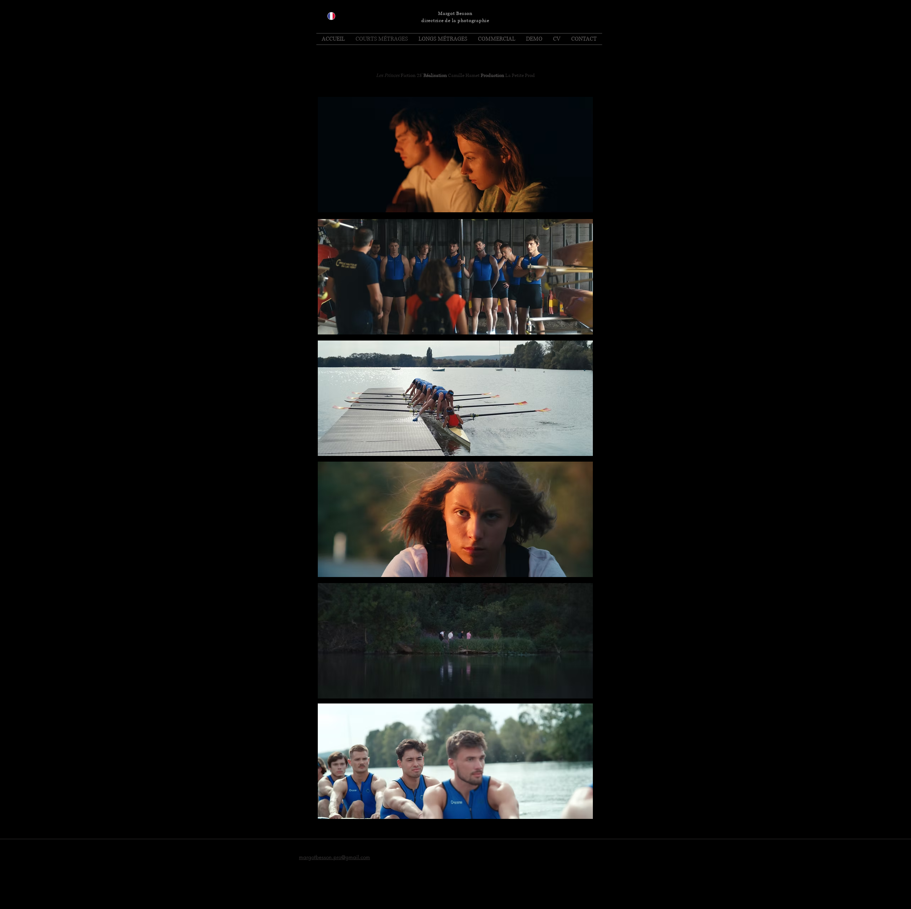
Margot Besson (455, 13)
